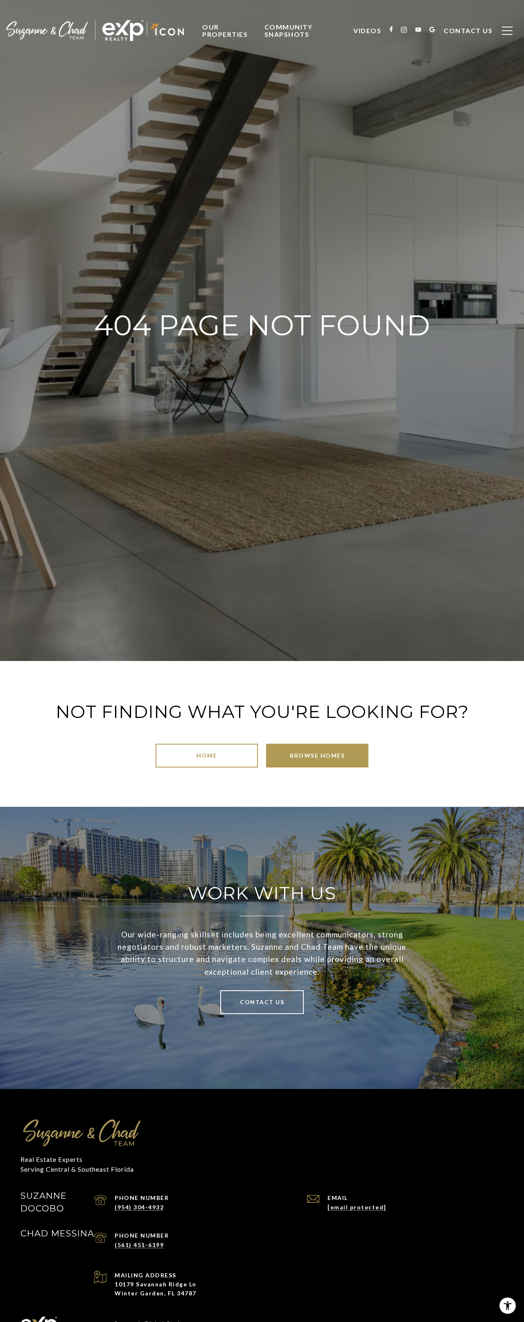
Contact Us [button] (262, 1001)
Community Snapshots (288, 30)
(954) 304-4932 (139, 1207)
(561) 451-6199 (139, 1244)
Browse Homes (317, 755)
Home (206, 755)
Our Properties (225, 30)
